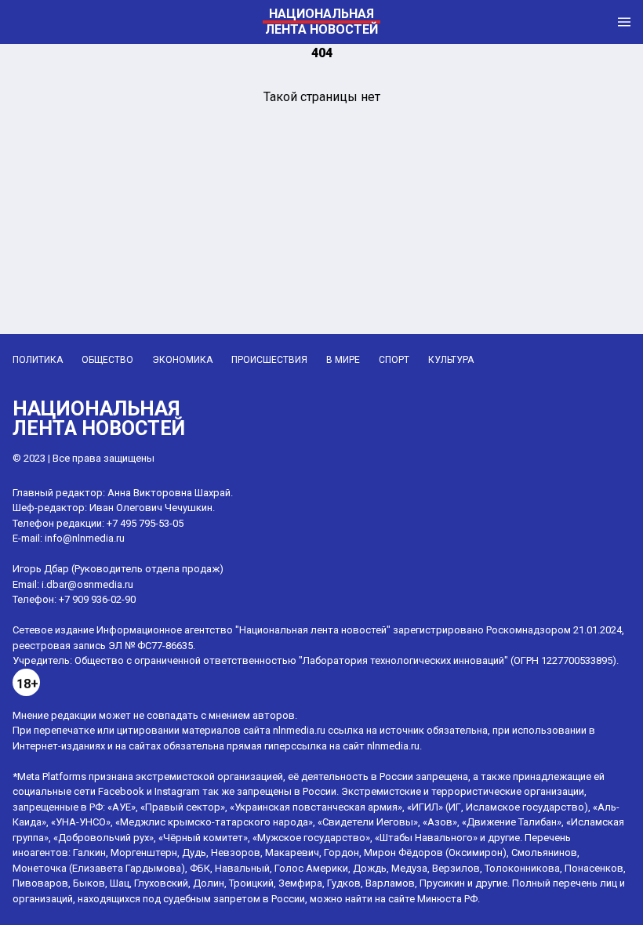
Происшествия (269, 359)
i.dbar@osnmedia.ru (87, 584)
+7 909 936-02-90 (97, 599)
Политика (38, 359)
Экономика (182, 359)
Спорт (394, 359)
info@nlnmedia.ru (85, 538)
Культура (451, 359)
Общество (107, 359)
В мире (343, 359)
